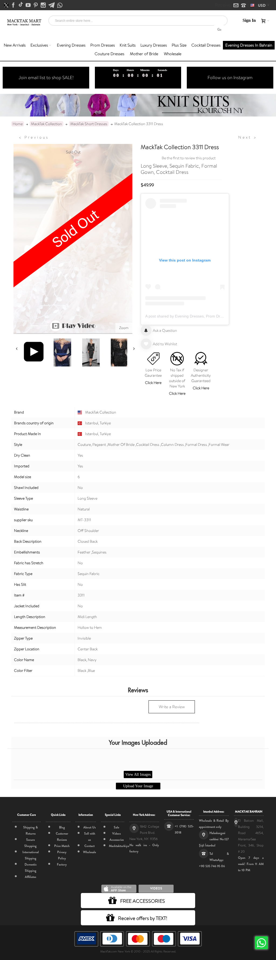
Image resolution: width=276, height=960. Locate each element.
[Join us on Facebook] (14, 5)
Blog (62, 827)
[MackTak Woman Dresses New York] (23, 22)
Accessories (116, 839)
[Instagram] (44, 5)
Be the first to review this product (189, 158)
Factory (62, 864)
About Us (89, 827)
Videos (116, 833)
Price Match (62, 845)
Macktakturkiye (119, 845)
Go (219, 29)
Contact (89, 845)
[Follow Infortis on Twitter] (6, 5)
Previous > (34, 137)
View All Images (138, 774)
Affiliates (30, 876)
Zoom (124, 327)
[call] (243, 5)
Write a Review (172, 707)
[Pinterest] (36, 5)
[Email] (236, 5)
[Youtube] (29, 5)
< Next (247, 137)
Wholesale (89, 852)
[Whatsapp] (60, 5)
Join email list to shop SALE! (46, 77)
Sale (116, 827)
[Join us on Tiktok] (21, 5)
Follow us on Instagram (230, 77)
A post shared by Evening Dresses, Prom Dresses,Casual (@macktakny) (207, 316)
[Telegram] (52, 5)
